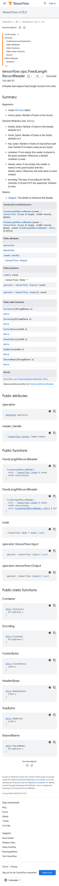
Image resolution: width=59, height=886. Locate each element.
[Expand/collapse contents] (18, 34)
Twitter (5, 821)
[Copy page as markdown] (37, 76)
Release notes (8, 842)
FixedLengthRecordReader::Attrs (37, 228)
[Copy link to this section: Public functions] (30, 451)
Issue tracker (8, 838)
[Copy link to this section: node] (12, 522)
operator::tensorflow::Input (19, 285)
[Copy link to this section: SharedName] (22, 735)
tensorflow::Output (16, 260)
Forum (5, 812)
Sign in (52, 3)
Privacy (14, 866)
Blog (4, 807)
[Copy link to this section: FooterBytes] (21, 653)
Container (8, 309)
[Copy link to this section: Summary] (19, 97)
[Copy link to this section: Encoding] (17, 626)
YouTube (6, 825)
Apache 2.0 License (36, 782)
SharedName (9, 359)
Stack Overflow (9, 847)
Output (12, 198)
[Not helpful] (24, 27)
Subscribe (47, 872)
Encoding (8, 319)
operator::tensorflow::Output (20, 292)
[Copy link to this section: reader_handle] (24, 426)
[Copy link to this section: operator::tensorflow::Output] (44, 566)
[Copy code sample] (54, 411)
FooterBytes (10, 329)
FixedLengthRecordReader (17, 211)
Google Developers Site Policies (22, 785)
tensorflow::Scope (13, 214)
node (6, 275)
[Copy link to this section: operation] (18, 405)
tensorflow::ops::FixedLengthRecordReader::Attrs (25, 379)
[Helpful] (20, 27)
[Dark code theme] (50, 411)
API (17, 22)
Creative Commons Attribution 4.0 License (27, 780)
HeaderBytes (10, 339)
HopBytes (8, 349)
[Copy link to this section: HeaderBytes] (22, 681)
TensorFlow (7, 22)
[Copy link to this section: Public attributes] (30, 396)
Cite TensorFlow (9, 856)
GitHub (5, 816)
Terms (5, 866)
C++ (43, 22)
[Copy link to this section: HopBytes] (18, 708)
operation (8, 245)
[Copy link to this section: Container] (18, 599)
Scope (20, 110)
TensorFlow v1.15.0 (14, 12)
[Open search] (45, 3)
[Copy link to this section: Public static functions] (40, 590)
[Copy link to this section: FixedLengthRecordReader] (40, 459)
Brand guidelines (9, 852)
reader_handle (11, 255)
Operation (8, 250)
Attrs (30, 121)
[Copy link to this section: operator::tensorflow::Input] (41, 544)
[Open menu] (4, 3)
